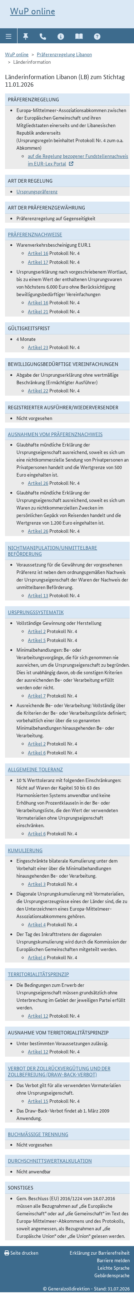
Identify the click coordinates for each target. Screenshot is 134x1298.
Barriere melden (113, 1260)
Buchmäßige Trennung (38, 1134)
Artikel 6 (37, 752)
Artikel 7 (37, 695)
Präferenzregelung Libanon (64, 54)
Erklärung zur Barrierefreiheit (100, 1252)
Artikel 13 (38, 595)
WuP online (32, 11)
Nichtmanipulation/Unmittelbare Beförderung (52, 550)
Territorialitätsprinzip (38, 974)
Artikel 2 (37, 630)
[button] (9, 35)
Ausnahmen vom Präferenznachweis (55, 434)
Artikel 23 (38, 347)
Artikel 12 (38, 1015)
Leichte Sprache (114, 1267)
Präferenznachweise (35, 234)
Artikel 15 (38, 1100)
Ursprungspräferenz (37, 191)
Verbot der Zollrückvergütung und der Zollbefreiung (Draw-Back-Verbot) (59, 1071)
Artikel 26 (38, 482)
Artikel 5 (37, 639)
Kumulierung (25, 850)
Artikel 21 (38, 311)
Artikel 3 (37, 883)
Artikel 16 (38, 252)
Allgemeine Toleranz (35, 769)
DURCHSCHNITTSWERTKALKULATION (50, 1160)
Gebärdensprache (112, 1275)
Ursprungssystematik (36, 612)
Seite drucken (23, 1252)
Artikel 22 (38, 390)
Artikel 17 (38, 261)
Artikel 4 (37, 924)
